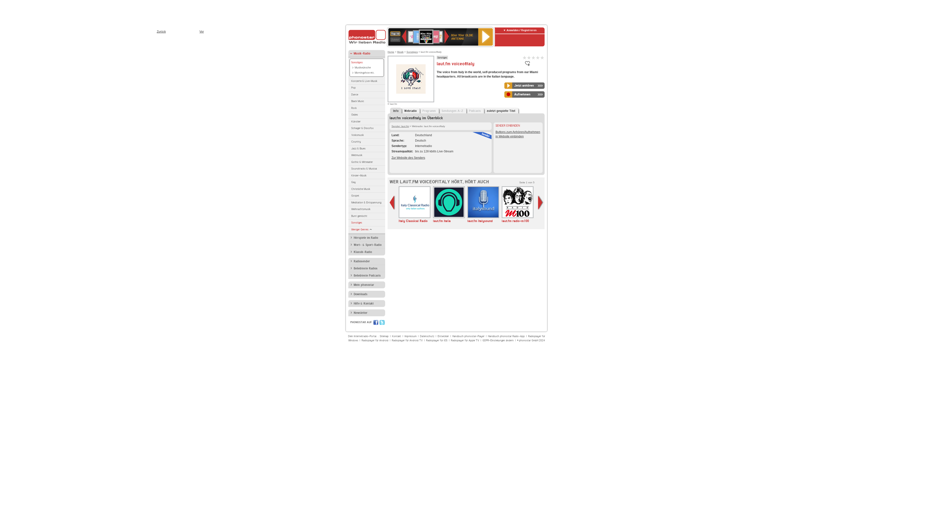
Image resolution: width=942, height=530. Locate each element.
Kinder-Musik (358, 175)
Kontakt (396, 336)
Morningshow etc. (364, 72)
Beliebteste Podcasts (367, 275)
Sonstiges (357, 62)
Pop (353, 87)
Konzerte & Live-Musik (364, 81)
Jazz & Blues (358, 148)
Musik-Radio (362, 53)
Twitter (382, 322)
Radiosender (362, 261)
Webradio (410, 111)
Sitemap (384, 336)
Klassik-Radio (363, 252)
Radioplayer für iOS (436, 340)
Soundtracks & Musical (364, 168)
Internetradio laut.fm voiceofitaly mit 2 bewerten (529, 57)
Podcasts (475, 111)
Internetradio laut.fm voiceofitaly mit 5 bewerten (542, 57)
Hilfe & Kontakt (364, 303)
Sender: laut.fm (400, 126)
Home (391, 52)
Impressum (411, 336)
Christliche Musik (360, 189)
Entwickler (443, 336)
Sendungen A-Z (452, 111)
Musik (400, 52)
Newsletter (360, 313)
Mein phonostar (364, 285)
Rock (354, 108)
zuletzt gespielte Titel (501, 111)
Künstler (356, 121)
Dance (354, 94)
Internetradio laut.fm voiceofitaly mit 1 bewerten (525, 57)
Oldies (354, 114)
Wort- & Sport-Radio (367, 245)
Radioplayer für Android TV (407, 340)
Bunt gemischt (359, 216)
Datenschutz (427, 336)
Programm (429, 111)
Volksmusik (357, 135)
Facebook (375, 322)
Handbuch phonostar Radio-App (506, 336)
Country (356, 141)
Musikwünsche (363, 67)
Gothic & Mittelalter (362, 162)
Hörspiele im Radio (366, 237)
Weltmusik (356, 155)
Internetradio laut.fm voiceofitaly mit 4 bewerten (538, 57)
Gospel (355, 195)
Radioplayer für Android (375, 340)
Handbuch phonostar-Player (468, 336)
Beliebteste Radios (366, 268)
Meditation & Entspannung (366, 202)
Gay (353, 182)
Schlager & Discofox (362, 128)
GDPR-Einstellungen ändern (498, 340)
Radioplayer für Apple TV (465, 340)
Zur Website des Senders (408, 157)
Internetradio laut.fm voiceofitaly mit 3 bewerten (533, 57)
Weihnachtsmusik (360, 209)
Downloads (360, 294)
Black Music (357, 101)
